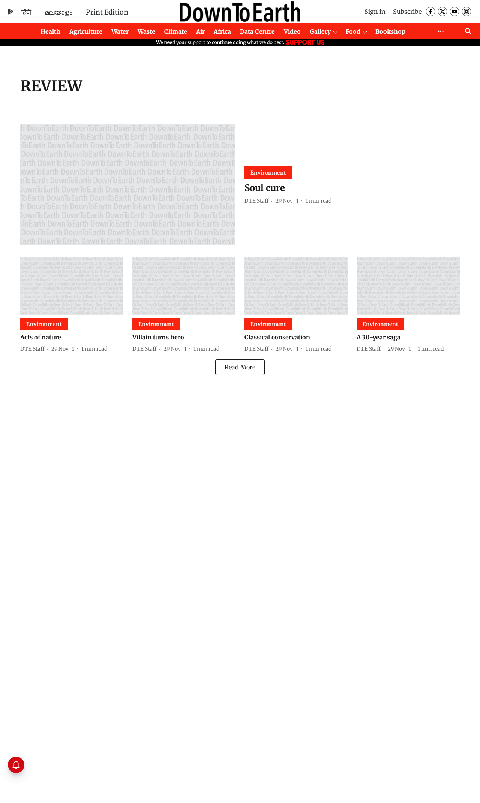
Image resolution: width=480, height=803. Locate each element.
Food (353, 31)
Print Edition (107, 12)
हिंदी (26, 12)
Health (50, 31)
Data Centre (257, 31)
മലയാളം (58, 12)
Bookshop (390, 31)
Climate (175, 31)
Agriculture (85, 31)
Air (200, 31)
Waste (146, 31)
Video (292, 31)
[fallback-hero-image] (128, 184)
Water (120, 31)
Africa (222, 31)
